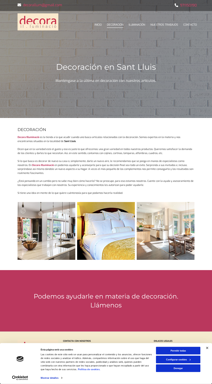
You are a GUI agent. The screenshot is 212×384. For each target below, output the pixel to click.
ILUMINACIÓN (137, 25)
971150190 (188, 5)
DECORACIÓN (115, 25)
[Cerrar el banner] (207, 348)
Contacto (190, 25)
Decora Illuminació (28, 137)
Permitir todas (178, 350)
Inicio (98, 25)
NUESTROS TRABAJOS (164, 25)
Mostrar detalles (50, 378)
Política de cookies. (89, 369)
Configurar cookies (176, 359)
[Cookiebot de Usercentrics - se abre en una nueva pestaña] (20, 378)
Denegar (178, 368)
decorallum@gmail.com (42, 5)
